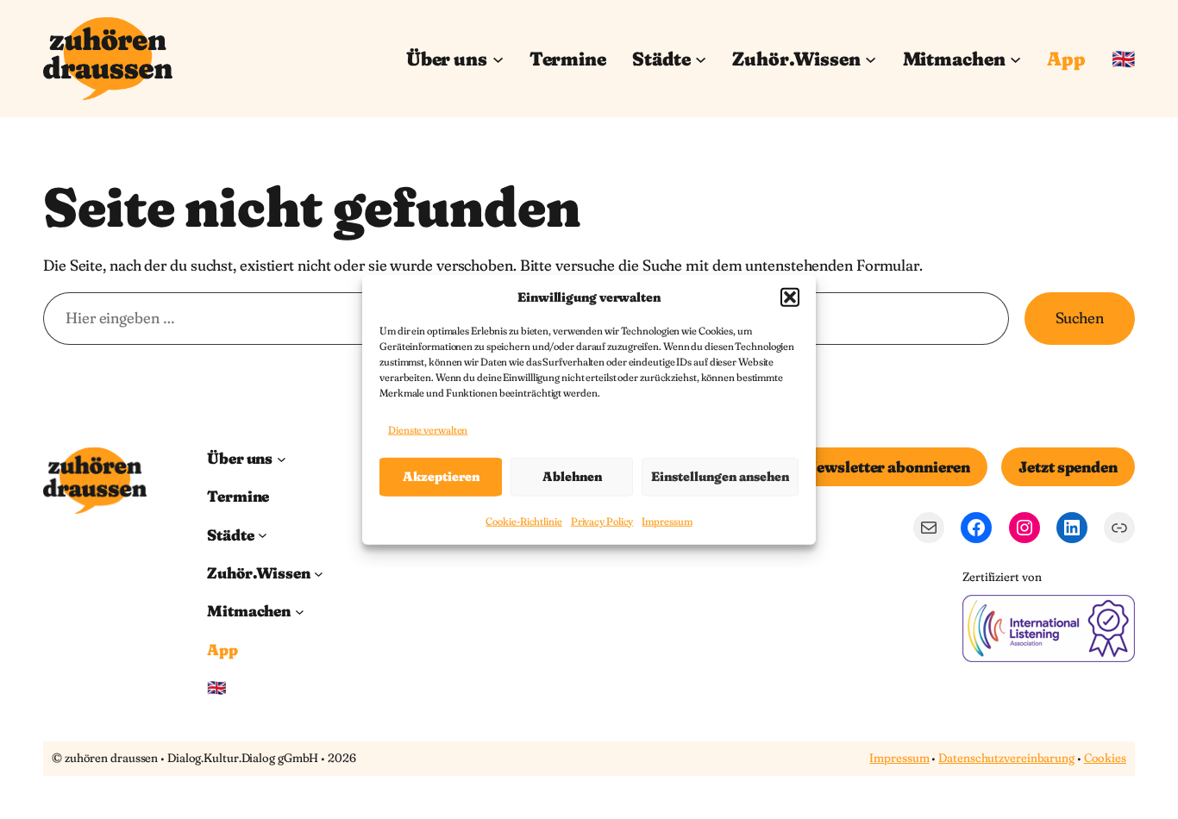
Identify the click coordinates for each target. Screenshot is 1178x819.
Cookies (1105, 758)
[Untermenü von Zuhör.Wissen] (870, 58)
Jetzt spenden (1068, 467)
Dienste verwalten (427, 429)
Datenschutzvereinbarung (1006, 758)
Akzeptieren (441, 476)
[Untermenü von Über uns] (498, 58)
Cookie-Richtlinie (523, 521)
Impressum (667, 521)
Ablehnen (572, 476)
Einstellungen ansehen (720, 476)
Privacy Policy (602, 521)
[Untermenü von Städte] (700, 58)
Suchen (1080, 318)
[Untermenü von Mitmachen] (1015, 58)
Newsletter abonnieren (887, 467)
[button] (790, 296)
